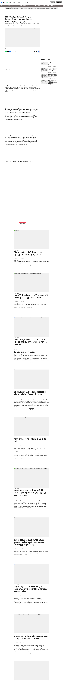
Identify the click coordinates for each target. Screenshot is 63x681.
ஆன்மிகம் (35, 5)
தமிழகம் (9, 5)
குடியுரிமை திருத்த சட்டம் (27, 161)
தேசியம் (13, 5)
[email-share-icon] (13, 52)
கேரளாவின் (27, 261)
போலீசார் (34, 454)
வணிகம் (39, 5)
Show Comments (22, 223)
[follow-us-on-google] (39, 51)
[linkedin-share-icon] (11, 52)
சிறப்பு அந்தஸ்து (13, 161)
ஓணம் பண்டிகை (23, 553)
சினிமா (21, 5)
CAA (33, 161)
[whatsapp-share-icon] (6, 52)
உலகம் (17, 5)
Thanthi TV (19, 2)
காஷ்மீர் (7, 161)
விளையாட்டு (25, 5)
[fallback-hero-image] (44, 63)
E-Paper (10, 2)
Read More (31, 265)
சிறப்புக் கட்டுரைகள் (46, 5)
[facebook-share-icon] (10, 52)
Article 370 (19, 161)
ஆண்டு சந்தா (53, 5)
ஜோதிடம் (30, 5)
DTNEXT (14, 2)
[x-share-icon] (8, 52)
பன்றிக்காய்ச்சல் (22, 645)
